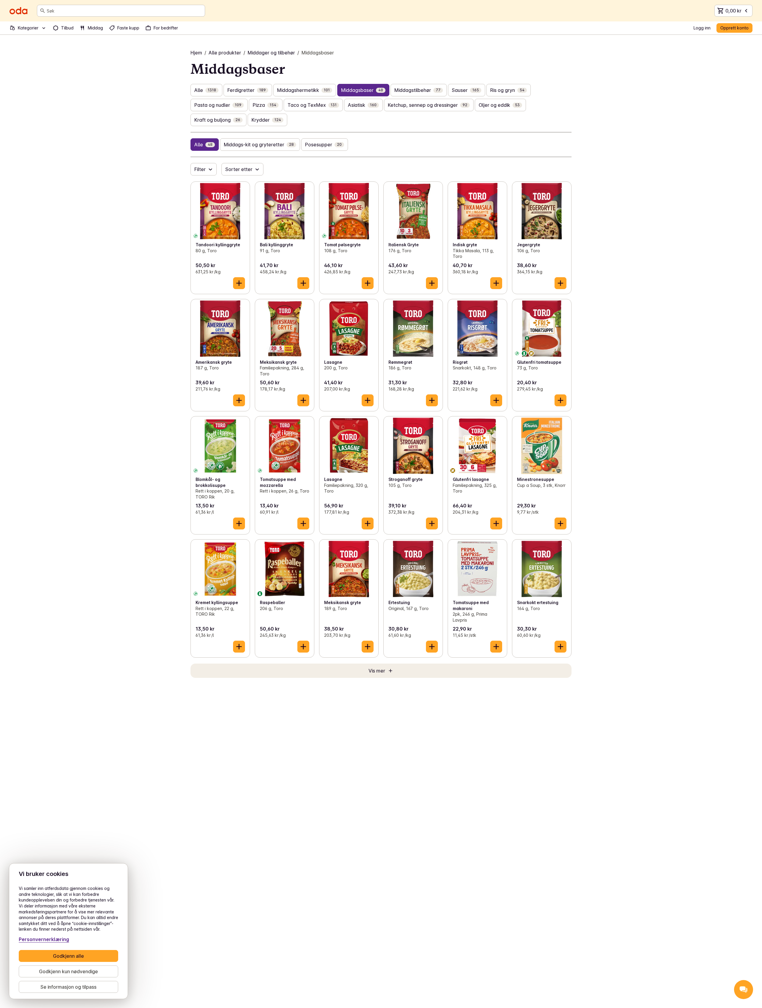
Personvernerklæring (44, 939)
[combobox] (124, 10)
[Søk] (43, 11)
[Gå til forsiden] (18, 10)
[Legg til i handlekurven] (239, 283)
